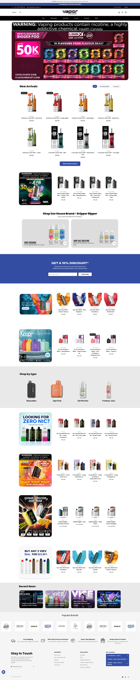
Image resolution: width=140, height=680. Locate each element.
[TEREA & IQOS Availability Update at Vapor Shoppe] (31, 599)
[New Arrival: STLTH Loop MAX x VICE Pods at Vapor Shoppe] (57, 599)
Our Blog (82, 655)
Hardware (86, 18)
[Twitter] (128, 677)
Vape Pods (65, 18)
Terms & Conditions (85, 667)
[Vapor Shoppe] (70, 12)
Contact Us (57, 665)
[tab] (95, 86)
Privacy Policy (84, 665)
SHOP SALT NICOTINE (81, 240)
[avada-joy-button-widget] (3, 672)
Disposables (53, 18)
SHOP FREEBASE (30, 242)
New (43, 18)
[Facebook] (122, 677)
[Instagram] (125, 677)
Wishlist (56, 660)
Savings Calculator (59, 662)
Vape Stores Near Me (59, 657)
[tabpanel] (70, 128)
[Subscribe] (32, 666)
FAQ (81, 657)
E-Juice (76, 18)
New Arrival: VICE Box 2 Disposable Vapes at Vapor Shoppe (82, 603)
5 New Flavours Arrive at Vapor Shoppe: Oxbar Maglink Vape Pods (108, 603)
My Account (57, 655)
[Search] (20, 12)
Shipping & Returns (85, 660)
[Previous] (34, 4)
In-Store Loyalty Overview (86, 662)
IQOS (96, 18)
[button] (125, 12)
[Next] (105, 4)
